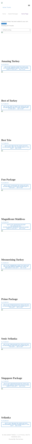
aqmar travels (11, 435)
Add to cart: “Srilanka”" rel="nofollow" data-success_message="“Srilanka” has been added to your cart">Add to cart (16, 424)
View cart (4, 23)
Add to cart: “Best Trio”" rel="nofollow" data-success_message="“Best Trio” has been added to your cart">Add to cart (15, 147)
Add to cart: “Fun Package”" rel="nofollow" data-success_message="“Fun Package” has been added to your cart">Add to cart (16, 186)
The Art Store (19, 439)
